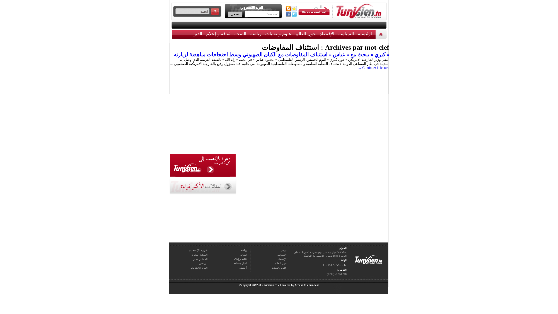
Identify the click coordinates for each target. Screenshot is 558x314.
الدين (197, 33)
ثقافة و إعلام (218, 33)
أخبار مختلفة (240, 263)
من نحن (203, 263)
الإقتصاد (327, 33)
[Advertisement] (203, 124)
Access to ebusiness (307, 285)
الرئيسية (382, 34)
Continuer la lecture (373, 68)
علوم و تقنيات (278, 33)
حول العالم (306, 33)
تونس (283, 250)
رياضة (255, 33)
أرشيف (243, 267)
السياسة (346, 33)
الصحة (240, 33)
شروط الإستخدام (198, 250)
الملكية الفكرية (199, 254)
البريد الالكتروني (199, 267)
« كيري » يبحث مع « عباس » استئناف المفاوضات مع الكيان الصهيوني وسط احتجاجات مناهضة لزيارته (281, 54)
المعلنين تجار (200, 259)
